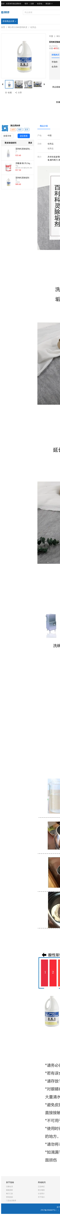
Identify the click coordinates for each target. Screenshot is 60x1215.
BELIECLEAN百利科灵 (17, 26)
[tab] (55, 54)
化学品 (33, 26)
